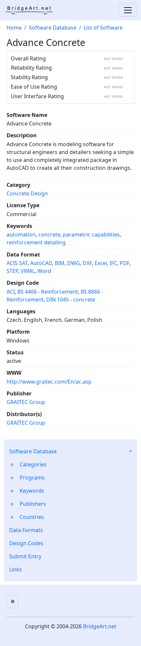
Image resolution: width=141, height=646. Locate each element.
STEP (12, 271)
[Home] (31, 10)
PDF (124, 263)
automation (21, 234)
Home (14, 27)
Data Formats (26, 530)
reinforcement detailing (36, 242)
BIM (60, 263)
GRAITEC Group (26, 402)
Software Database (33, 451)
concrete (49, 234)
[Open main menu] (12, 601)
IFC (113, 263)
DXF (87, 263)
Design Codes (26, 543)
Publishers (33, 503)
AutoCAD (41, 263)
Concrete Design (27, 193)
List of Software (103, 27)
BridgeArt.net (99, 626)
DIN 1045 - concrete (70, 299)
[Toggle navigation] (128, 10)
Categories (33, 464)
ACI (11, 291)
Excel (100, 263)
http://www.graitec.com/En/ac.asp (49, 381)
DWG (73, 263)
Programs (32, 477)
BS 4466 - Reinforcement (47, 291)
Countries (32, 517)
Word (44, 271)
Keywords (32, 490)
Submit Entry (25, 556)
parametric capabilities (91, 234)
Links (15, 569)
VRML (28, 271)
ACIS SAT (17, 263)
